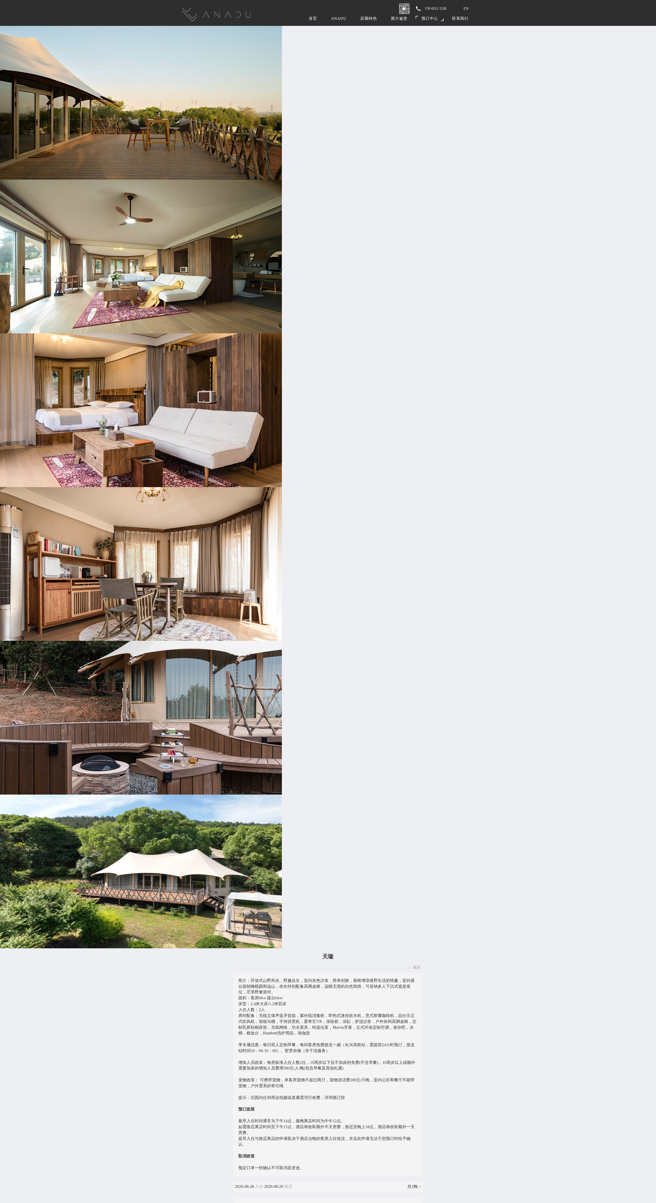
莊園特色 (369, 18)
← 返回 (414, 967)
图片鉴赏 (399, 18)
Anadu (338, 18)
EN (466, 9)
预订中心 (430, 18)
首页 (313, 18)
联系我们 (460, 18)
